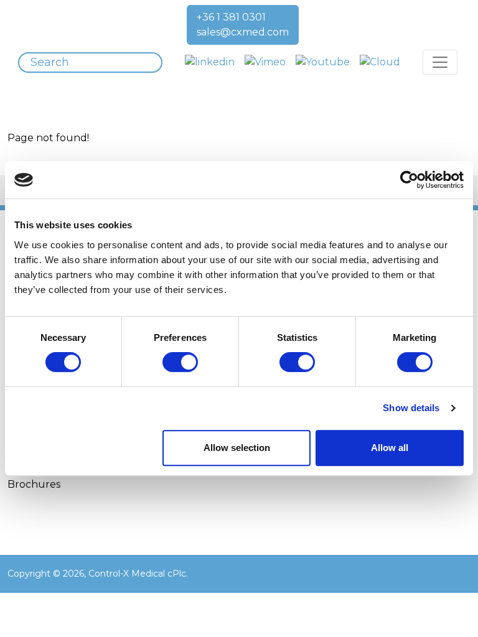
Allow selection (237, 447)
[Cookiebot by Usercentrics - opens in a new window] (409, 179)
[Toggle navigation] (440, 62)
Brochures (33, 484)
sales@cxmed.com (243, 32)
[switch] (180, 362)
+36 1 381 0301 (231, 17)
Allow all (389, 447)
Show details (411, 407)
